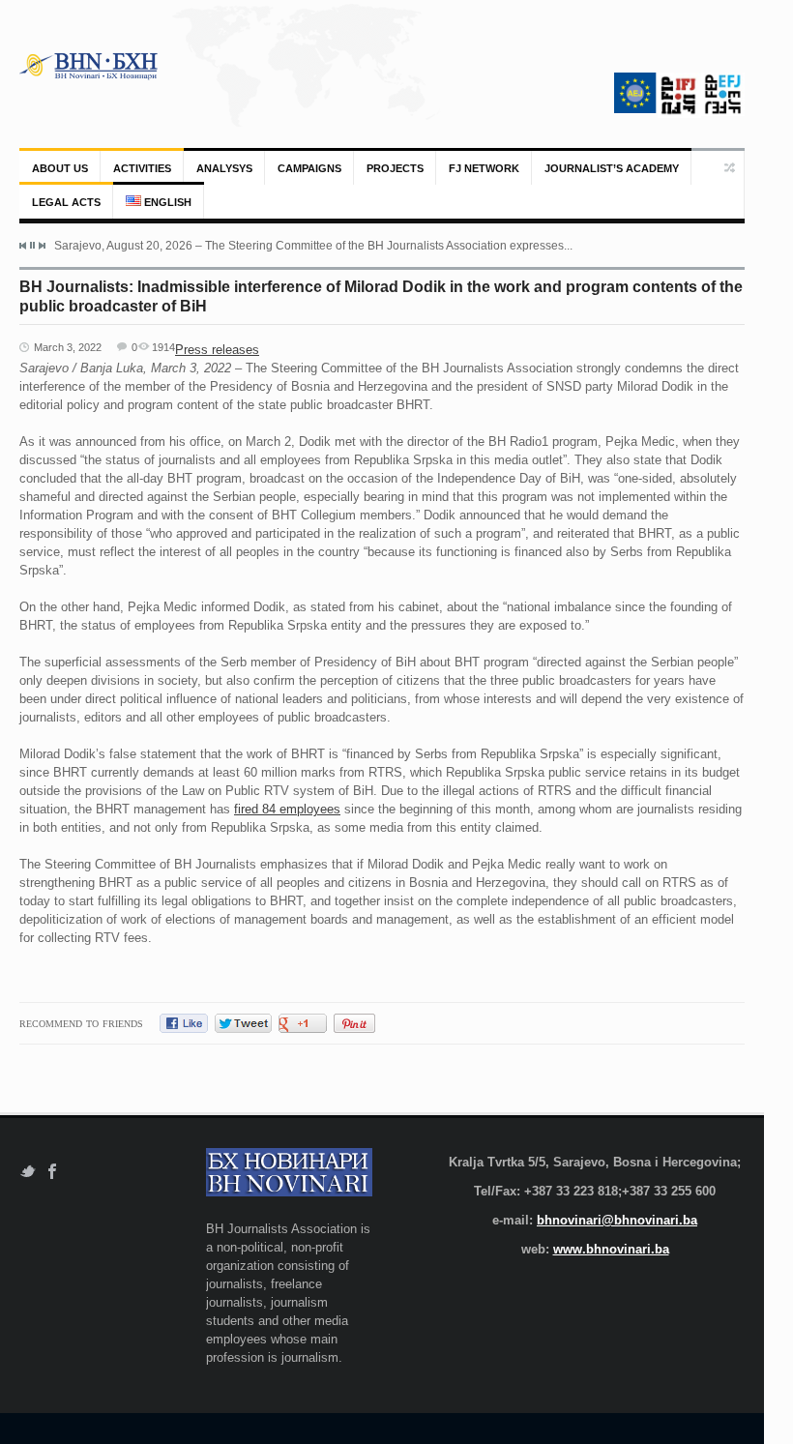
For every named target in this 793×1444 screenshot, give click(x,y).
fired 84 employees (287, 809)
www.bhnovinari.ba (611, 1249)
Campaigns (309, 168)
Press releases (217, 349)
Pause (32, 245)
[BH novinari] (90, 65)
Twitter (27, 1172)
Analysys (224, 168)
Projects (395, 168)
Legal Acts (66, 202)
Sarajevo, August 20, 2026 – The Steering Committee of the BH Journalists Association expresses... (313, 245)
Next (41, 246)
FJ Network (484, 168)
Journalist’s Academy (611, 168)
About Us (60, 168)
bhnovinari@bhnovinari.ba (617, 1220)
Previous (23, 246)
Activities (142, 168)
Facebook (52, 1172)
